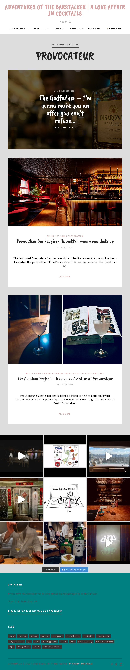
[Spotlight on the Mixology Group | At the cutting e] (65, 543)
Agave (12, 636)
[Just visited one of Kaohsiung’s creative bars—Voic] (21, 499)
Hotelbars (61, 236)
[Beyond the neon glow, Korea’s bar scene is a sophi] (108, 456)
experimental (103, 636)
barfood (34, 636)
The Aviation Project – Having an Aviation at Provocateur (65, 378)
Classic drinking (73, 636)
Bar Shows (95, 28)
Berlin (50, 236)
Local (36, 641)
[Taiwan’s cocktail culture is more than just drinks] (21, 456)
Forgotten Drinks (16, 641)
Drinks (58, 28)
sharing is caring (85, 641)
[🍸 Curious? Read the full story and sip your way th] (65, 456)
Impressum (73, 663)
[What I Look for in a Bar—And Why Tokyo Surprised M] (21, 543)
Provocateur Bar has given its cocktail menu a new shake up (65, 241)
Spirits (73, 128)
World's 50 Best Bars (52, 646)
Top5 (11, 646)
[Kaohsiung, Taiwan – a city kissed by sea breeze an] (108, 543)
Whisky (36, 646)
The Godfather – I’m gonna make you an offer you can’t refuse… (65, 109)
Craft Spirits (88, 636)
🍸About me (114, 28)
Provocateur (60, 128)
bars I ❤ (45, 636)
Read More (64, 276)
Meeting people (49, 641)
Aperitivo (22, 636)
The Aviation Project (92, 373)
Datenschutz (86, 663)
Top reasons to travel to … (27, 28)
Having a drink (42, 373)
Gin (29, 641)
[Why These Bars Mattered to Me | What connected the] (108, 499)
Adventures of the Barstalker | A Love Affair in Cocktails (65, 10)
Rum (72, 641)
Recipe (63, 641)
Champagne (57, 636)
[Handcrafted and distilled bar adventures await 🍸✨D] (65, 499)
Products (76, 28)
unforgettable (23, 646)
